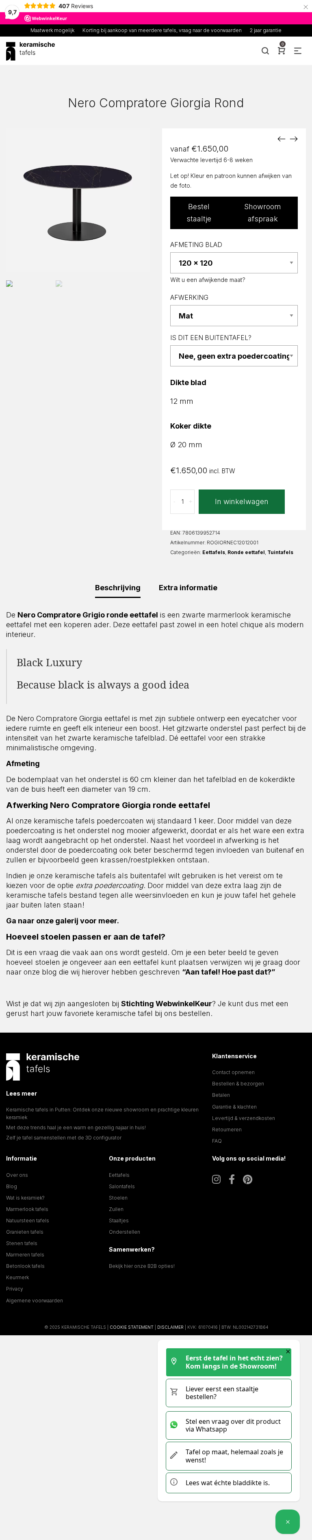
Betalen (221, 1095)
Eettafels (213, 552)
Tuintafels (280, 552)
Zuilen (116, 1209)
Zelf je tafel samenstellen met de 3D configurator (63, 1138)
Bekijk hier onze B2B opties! (142, 1266)
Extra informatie (188, 587)
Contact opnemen (233, 1072)
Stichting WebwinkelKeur (166, 1003)
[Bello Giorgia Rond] (294, 138)
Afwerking (189, 297)
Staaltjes (119, 1220)
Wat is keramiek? (25, 1198)
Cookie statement (132, 1327)
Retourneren (227, 1129)
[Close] (288, 1351)
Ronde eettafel (246, 552)
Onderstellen (124, 1232)
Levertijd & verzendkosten (243, 1118)
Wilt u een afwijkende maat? (207, 279)
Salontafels (122, 1186)
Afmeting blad (196, 245)
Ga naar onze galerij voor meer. (62, 920)
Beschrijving (118, 587)
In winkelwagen (242, 501)
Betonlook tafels (25, 1266)
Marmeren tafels (25, 1255)
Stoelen (118, 1198)
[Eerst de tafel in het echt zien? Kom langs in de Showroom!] (287, 1522)
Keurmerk (17, 1277)
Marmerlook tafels (27, 1209)
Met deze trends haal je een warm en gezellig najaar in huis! (76, 1127)
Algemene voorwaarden (34, 1300)
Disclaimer (170, 1327)
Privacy (14, 1289)
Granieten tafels (24, 1232)
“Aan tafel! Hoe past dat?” (228, 972)
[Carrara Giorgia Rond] (281, 138)
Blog (11, 1186)
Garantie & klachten (234, 1107)
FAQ (217, 1141)
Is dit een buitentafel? (210, 338)
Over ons (17, 1175)
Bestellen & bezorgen (238, 1084)
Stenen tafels (21, 1243)
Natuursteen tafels (27, 1220)
